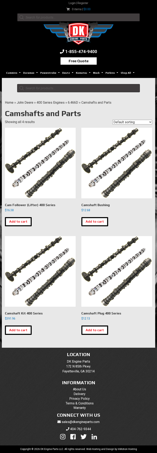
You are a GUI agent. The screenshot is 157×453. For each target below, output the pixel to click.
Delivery (79, 394)
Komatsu (84, 74)
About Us (79, 389)
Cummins (14, 74)
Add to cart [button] (18, 221)
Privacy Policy (79, 399)
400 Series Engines (51, 102)
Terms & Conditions (80, 403)
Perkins (112, 74)
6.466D (73, 102)
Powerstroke (50, 74)
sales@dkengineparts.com (81, 422)
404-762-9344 (80, 429)
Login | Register (78, 3)
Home (9, 102)
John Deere (25, 102)
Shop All (128, 74)
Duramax (31, 74)
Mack (98, 74)
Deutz (68, 74)
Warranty (79, 408)
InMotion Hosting (127, 449)
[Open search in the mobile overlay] (78, 17)
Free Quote (79, 61)
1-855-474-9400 (81, 51)
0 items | (81, 9)
